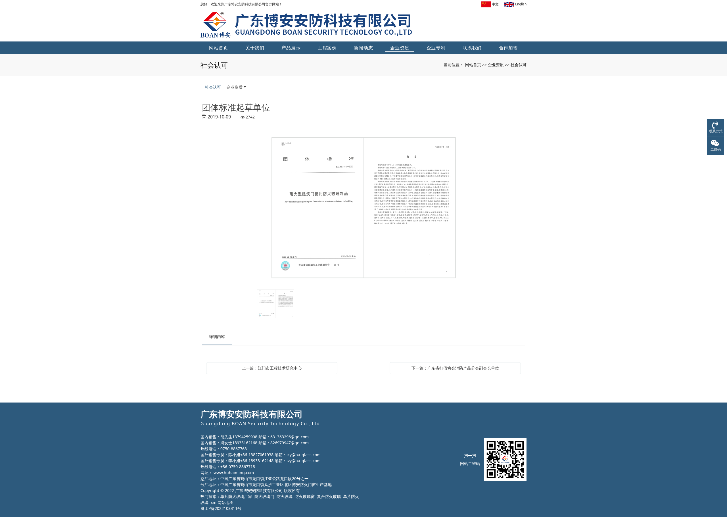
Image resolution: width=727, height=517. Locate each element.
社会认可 (519, 64)
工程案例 (327, 48)
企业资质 (399, 48)
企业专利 (436, 48)
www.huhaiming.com (234, 472)
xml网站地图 (222, 502)
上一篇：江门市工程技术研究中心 (272, 368)
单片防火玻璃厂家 (236, 496)
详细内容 (217, 336)
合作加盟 (508, 48)
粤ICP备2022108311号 (220, 508)
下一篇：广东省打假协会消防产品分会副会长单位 (455, 368)
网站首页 (218, 48)
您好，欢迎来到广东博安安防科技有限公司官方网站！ (241, 4)
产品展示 (290, 48)
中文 (495, 4)
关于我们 (254, 48)
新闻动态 (363, 48)
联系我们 (472, 48)
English (520, 4)
